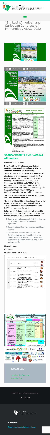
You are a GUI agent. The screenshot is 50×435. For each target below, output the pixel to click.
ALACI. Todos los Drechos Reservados (25, 393)
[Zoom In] (27, 69)
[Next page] (10, 69)
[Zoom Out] (23, 69)
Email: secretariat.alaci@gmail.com (22, 427)
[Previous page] (6, 69)
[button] (25, 17)
